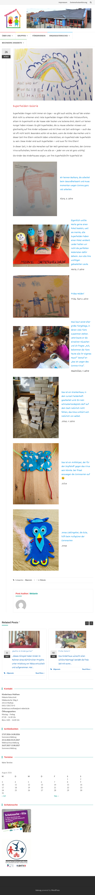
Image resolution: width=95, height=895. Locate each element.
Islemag (38, 890)
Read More (39, 673)
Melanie (43, 580)
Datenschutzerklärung (78, 2)
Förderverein (38, 35)
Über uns (6, 35)
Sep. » (56, 796)
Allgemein (28, 580)
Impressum (63, 2)
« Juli (4, 796)
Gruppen (21, 35)
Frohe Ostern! (64, 651)
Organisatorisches (58, 35)
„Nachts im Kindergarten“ (22, 651)
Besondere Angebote (12, 43)
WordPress (55, 890)
